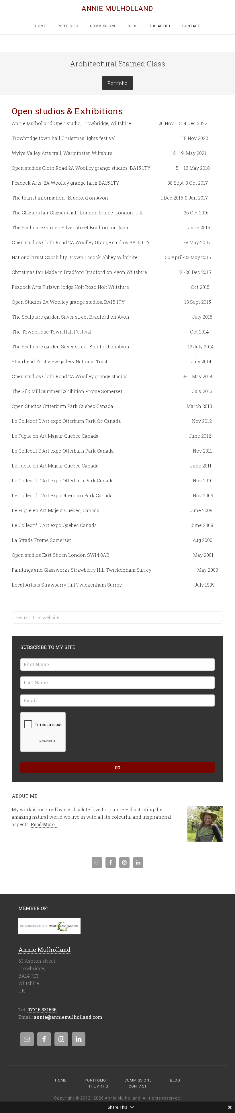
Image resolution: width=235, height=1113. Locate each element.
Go (117, 767)
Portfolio (117, 83)
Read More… (44, 824)
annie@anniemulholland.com (68, 1017)
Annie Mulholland (117, 9)
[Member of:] (49, 931)
